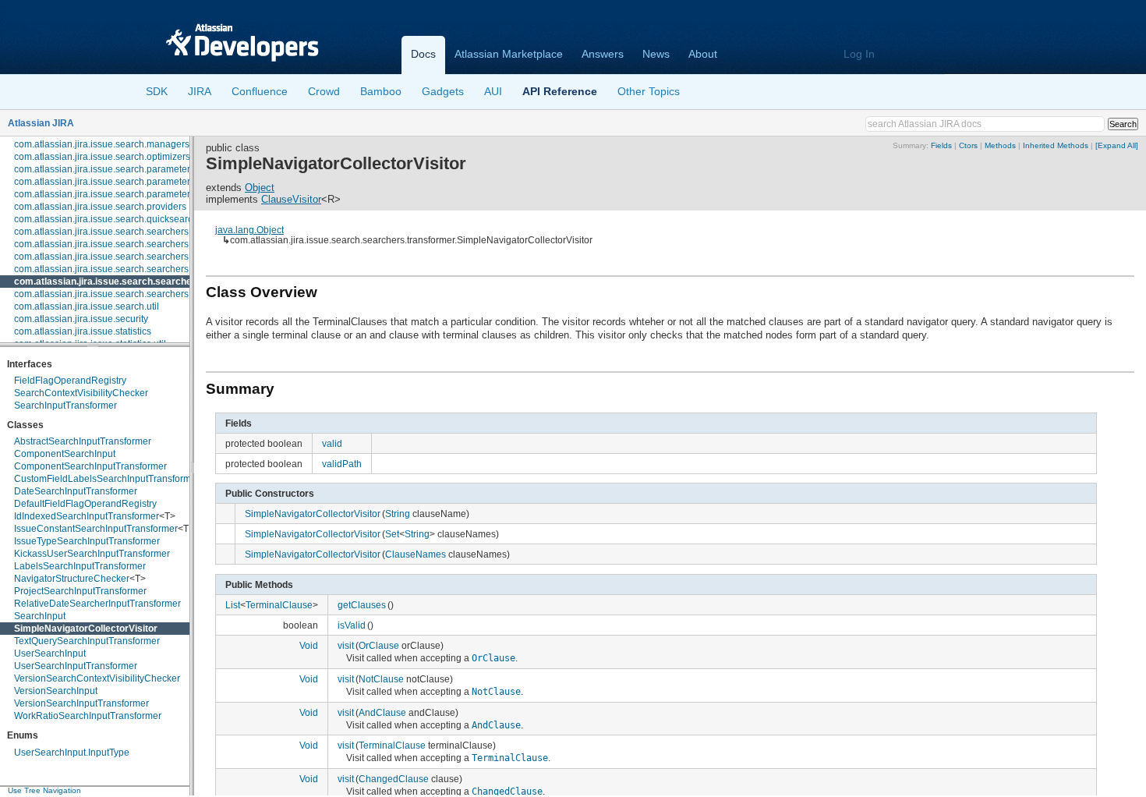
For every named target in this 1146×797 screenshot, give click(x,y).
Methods (1000, 145)
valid (332, 443)
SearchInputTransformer (65, 405)
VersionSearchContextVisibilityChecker (97, 678)
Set (392, 534)
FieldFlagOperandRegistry (70, 380)
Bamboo (380, 91)
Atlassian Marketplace (509, 54)
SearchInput (39, 616)
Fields (941, 145)
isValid (352, 625)
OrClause (379, 645)
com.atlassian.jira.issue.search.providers (100, 206)
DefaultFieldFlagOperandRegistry (85, 503)
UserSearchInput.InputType (71, 752)
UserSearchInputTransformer (75, 666)
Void (308, 645)
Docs (423, 54)
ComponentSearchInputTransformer (90, 466)
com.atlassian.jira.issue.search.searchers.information (126, 256)
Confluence (260, 91)
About (702, 54)
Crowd (324, 91)
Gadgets (443, 91)
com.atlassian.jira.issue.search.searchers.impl (111, 244)
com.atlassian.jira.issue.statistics (82, 331)
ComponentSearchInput (64, 453)
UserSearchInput (50, 653)
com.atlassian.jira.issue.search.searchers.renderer (121, 269)
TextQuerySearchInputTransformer (87, 641)
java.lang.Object (249, 230)
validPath (342, 464)
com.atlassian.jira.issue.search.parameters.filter (114, 169)
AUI (493, 91)
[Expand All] (1116, 145)
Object (259, 187)
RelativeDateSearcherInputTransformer (97, 603)
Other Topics (648, 91)
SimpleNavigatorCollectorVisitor (85, 628)
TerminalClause (279, 605)
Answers (603, 54)
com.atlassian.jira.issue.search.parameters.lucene (120, 181)
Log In (859, 54)
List (232, 605)
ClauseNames (415, 554)
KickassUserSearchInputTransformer (92, 553)
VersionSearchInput (55, 690)
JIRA (199, 91)
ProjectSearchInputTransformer (80, 591)
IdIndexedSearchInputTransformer (86, 516)
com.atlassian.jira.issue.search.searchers (101, 231)
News (656, 54)
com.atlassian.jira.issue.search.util (86, 306)
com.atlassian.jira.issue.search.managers (101, 144)
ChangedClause (394, 779)
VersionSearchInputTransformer (81, 703)
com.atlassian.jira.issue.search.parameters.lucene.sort (129, 194)
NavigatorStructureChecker (71, 578)
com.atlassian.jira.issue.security (81, 318)
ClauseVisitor (291, 199)
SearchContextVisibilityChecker (81, 393)
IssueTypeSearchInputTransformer (87, 541)
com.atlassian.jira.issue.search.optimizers (102, 156)
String (397, 513)
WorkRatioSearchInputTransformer (87, 715)
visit (346, 645)
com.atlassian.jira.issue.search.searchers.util (108, 294)
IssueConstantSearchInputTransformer (96, 528)
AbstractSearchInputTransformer (82, 441)
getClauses (362, 605)
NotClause (381, 679)
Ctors (968, 145)
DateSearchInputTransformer (75, 491)
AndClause (382, 712)
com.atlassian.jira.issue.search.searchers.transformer (135, 281)
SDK (157, 91)
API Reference (559, 91)
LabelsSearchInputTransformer (80, 566)
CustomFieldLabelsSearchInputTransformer (107, 478)
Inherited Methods (1055, 145)
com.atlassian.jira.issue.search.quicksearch (106, 219)
